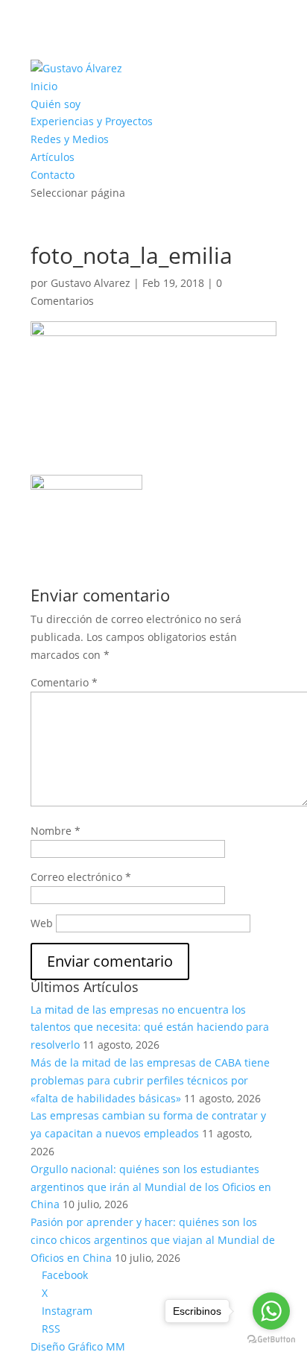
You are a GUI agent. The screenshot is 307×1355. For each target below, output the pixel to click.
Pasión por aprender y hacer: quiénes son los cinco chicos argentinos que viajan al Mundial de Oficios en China (153, 1240)
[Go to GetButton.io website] (271, 1340)
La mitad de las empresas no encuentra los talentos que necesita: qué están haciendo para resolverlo (150, 1027)
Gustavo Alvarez (90, 283)
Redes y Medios (70, 139)
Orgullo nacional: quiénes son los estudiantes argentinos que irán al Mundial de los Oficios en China (151, 1187)
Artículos (53, 157)
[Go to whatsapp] (271, 1311)
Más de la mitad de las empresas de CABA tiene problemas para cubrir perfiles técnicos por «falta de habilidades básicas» (150, 1080)
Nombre (55, 831)
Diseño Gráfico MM (78, 1346)
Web (42, 923)
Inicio (44, 86)
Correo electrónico (81, 877)
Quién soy (55, 104)
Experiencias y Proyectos (92, 121)
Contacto (53, 175)
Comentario (64, 682)
